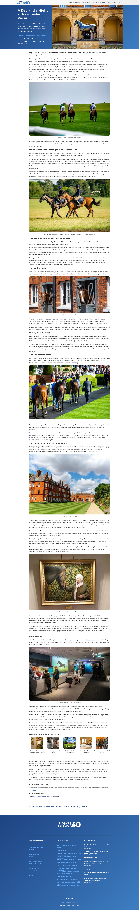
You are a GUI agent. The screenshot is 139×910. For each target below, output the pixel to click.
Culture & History (24, 35)
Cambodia (61, 851)
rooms (54, 797)
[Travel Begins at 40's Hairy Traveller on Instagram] (69, 899)
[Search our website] (117, 2)
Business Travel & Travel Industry (40, 866)
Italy (65, 865)
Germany (60, 862)
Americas (32, 856)
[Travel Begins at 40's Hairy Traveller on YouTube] (72, 899)
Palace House (90, 640)
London (61, 868)
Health (65, 862)
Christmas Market (66, 853)
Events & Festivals (35, 861)
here (34, 790)
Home (70, 2)
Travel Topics (34, 870)
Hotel (60, 865)
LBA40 (73, 865)
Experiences (76, 2)
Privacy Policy (75, 902)
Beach (74, 845)
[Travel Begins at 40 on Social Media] (120, 2)
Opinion (102, 2)
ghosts (31, 437)
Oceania (32, 859)
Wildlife (77, 885)
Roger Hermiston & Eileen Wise (29, 39)
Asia (30, 852)
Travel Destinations (36, 847)
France (78, 860)
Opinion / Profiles (35, 863)
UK (78, 881)
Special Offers (34, 868)
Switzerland (60, 882)
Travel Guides (34, 873)
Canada (69, 850)
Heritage (72, 862)
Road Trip (76, 874)
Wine (58, 887)
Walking (64, 885)
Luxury (68, 868)
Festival (62, 859)
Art (69, 845)
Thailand (67, 882)
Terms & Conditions (66, 902)
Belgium (64, 848)
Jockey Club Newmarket (39, 797)
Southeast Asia (34, 854)
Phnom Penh (67, 871)
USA (59, 885)
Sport (69, 876)
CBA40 (73, 851)
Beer (59, 848)
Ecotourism (72, 856)
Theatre (73, 882)
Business (70, 848)
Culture (62, 856)
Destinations (86, 2)
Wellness (71, 885)
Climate (78, 853)
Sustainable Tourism (67, 879)
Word (61, 887)
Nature (60, 871)
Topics (108, 2)
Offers (114, 2)
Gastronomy (41, 35)
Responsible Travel (65, 874)
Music (73, 868)
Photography (75, 871)
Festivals (95, 2)
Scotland (60, 876)
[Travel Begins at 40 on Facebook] (66, 899)
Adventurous (62, 845)
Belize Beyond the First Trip (93, 857)
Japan (68, 865)
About (31, 875)
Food (72, 859)
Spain (65, 876)
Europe (33, 35)
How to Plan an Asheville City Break (95, 868)
